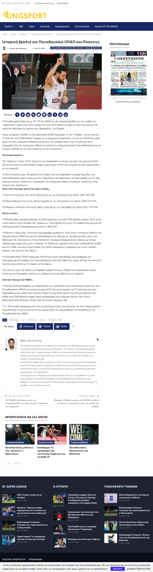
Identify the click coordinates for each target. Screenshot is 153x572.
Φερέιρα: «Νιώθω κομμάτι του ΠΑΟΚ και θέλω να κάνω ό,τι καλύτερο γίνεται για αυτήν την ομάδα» (76, 403)
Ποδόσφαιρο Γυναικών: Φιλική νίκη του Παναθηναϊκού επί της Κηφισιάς (134, 537)
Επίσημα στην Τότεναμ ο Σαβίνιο (84, 539)
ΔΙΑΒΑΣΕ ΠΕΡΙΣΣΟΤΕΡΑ (139, 569)
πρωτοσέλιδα (123, 102)
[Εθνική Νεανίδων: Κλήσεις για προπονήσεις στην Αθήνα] (110, 525)
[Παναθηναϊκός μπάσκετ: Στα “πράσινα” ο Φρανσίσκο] (20, 434)
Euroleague (45, 442)
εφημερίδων (136, 102)
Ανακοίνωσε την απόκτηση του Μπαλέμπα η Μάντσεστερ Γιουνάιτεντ (83, 515)
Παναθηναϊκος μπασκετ (62, 48)
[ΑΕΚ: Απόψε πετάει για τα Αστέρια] (8, 498)
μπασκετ (42, 320)
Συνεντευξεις (82, 26)
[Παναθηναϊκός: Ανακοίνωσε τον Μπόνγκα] (84, 434)
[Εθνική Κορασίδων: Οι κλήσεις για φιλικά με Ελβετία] (110, 498)
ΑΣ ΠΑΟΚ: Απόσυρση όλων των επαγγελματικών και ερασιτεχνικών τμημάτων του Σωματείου (26, 403)
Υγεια (32, 26)
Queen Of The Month (106, 26)
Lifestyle (45, 26)
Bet (21, 26)
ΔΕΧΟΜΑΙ (118, 569)
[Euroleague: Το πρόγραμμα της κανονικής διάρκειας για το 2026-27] (52, 434)
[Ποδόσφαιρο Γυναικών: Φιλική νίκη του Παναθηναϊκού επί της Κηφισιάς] (110, 538)
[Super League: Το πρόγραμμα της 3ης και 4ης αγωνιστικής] (8, 540)
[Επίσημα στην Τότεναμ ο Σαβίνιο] (59, 542)
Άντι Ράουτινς (32, 320)
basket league (14, 320)
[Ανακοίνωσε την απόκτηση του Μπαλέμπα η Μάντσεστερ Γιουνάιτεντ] (59, 515)
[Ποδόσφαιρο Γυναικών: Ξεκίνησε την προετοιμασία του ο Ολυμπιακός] (8, 525)
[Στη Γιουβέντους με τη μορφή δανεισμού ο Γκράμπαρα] (59, 530)
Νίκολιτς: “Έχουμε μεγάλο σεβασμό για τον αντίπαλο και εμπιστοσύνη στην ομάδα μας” (32, 510)
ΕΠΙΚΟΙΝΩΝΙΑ (62, 3)
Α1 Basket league (82, 48)
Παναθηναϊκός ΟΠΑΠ (55, 320)
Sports (8, 26)
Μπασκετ (97, 48)
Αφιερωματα (62, 26)
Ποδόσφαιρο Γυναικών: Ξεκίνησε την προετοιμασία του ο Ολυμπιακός (32, 525)
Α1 (24, 320)
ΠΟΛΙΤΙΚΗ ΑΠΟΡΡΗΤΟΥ (44, 3)
